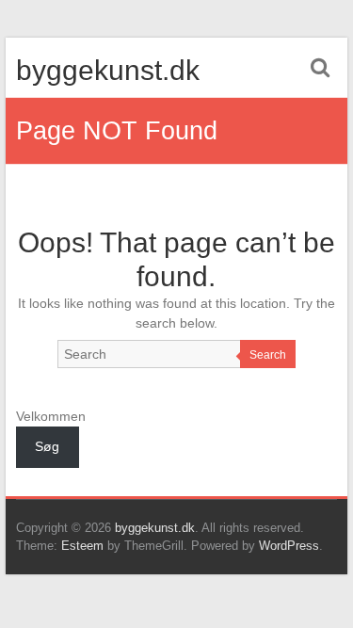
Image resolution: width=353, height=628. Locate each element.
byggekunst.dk (108, 70)
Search (267, 355)
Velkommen (51, 416)
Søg (47, 446)
